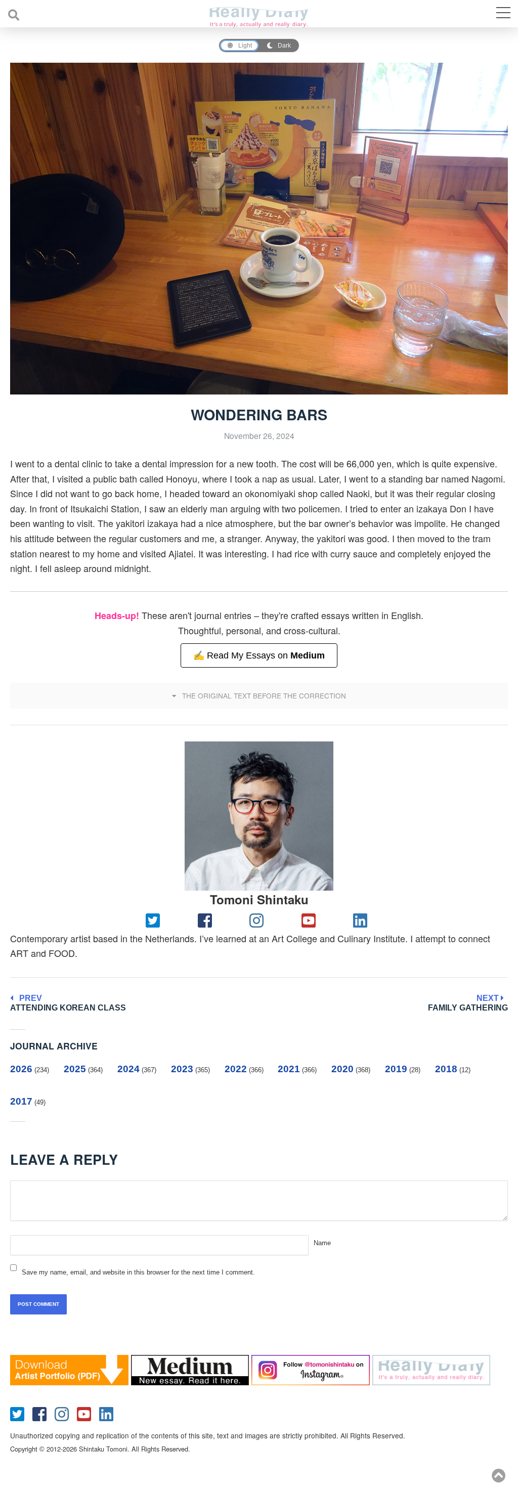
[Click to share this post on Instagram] (259, 919)
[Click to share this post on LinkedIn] (362, 919)
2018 (446, 1069)
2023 (182, 1069)
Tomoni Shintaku (259, 899)
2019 (396, 1069)
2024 (128, 1069)
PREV (68, 1003)
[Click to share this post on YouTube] (310, 919)
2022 (236, 1069)
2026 (21, 1069)
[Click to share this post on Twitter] (155, 919)
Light (245, 45)
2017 (21, 1101)
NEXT (468, 1003)
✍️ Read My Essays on (259, 655)
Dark (284, 45)
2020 (342, 1069)
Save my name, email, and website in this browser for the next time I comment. (138, 1272)
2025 (75, 1069)
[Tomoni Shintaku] (258, 816)
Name (322, 1243)
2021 (289, 1069)
